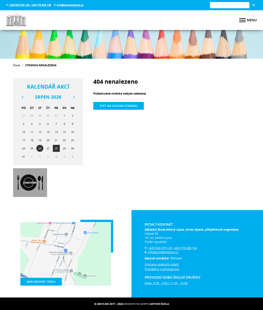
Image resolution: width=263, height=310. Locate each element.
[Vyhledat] (254, 5)
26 (39, 148)
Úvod (16, 65)
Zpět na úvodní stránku (118, 106)
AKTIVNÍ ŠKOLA (159, 304)
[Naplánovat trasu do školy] (65, 254)
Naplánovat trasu (41, 282)
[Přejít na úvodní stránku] (30, 20)
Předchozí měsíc (22, 97)
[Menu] (242, 20)
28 (56, 148)
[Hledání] (229, 5)
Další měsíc (74, 97)
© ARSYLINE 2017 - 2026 (108, 304)
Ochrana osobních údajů (162, 264)
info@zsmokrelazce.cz (70, 5)
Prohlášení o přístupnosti (162, 269)
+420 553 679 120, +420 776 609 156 (30, 5)
